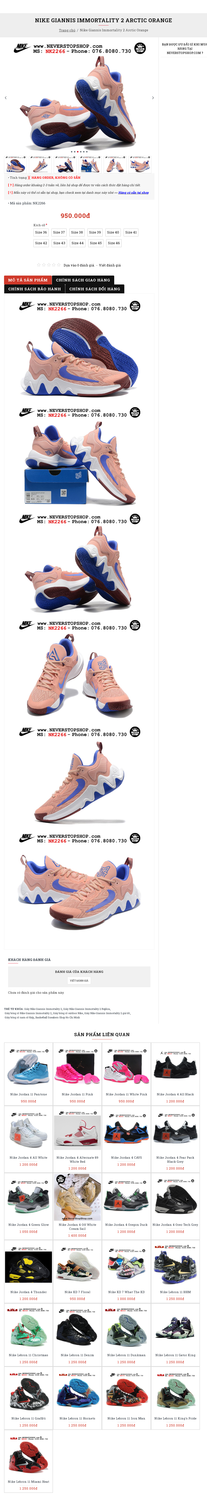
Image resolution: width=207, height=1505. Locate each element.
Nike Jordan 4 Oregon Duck (126, 1225)
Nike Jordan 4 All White (28, 1157)
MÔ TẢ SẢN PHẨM (28, 279)
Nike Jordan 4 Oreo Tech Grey (175, 1225)
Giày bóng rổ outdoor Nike (68, 1013)
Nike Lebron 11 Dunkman (126, 1355)
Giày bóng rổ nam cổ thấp (19, 1017)
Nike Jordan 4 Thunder (29, 1292)
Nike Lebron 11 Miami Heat (28, 1482)
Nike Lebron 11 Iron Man (126, 1418)
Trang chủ (67, 30)
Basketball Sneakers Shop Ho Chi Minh (57, 1017)
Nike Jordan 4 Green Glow (28, 1225)
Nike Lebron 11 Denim (77, 1355)
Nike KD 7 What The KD (126, 1292)
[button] (5, 97)
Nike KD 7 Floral (77, 1292)
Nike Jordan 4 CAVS (126, 1157)
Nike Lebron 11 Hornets (77, 1418)
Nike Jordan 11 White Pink (126, 1094)
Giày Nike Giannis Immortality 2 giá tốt (107, 1013)
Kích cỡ (39, 225)
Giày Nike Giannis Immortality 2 (43, 1008)
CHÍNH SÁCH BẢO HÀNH (34, 288)
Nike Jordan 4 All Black (175, 1094)
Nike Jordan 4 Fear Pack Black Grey (175, 1160)
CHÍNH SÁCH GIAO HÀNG (83, 279)
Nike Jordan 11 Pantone (28, 1094)
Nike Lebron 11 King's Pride (175, 1418)
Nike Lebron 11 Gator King (175, 1355)
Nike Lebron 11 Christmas (28, 1355)
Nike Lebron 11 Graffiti (29, 1418)
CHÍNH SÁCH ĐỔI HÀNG (94, 288)
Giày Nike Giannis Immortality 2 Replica (86, 1008)
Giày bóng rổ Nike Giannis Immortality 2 (28, 1013)
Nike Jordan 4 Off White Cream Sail (77, 1227)
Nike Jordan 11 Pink (77, 1094)
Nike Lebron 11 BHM (175, 1292)
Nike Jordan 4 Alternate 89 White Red (77, 1160)
